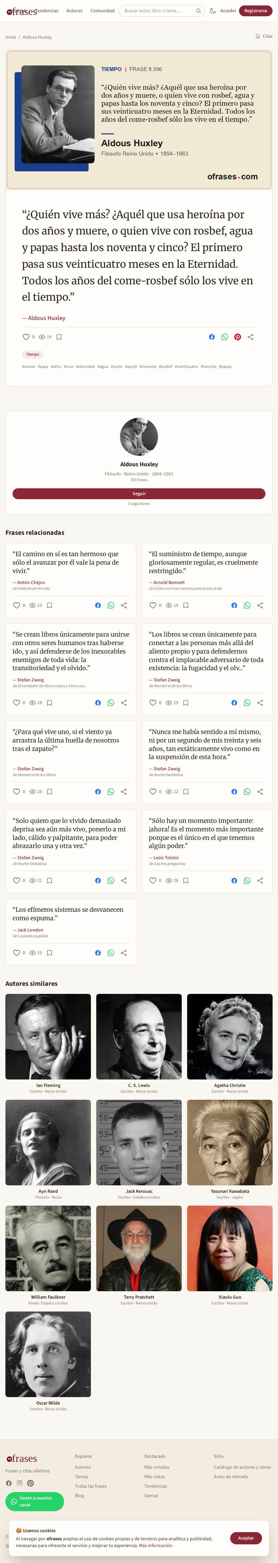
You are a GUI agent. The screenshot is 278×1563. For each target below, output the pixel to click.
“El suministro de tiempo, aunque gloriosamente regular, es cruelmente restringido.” (203, 562)
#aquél (131, 367)
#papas (225, 367)
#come (116, 367)
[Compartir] (250, 337)
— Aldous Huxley (43, 318)
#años (56, 367)
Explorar (18, 10)
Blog (79, 1495)
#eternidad (85, 367)
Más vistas (154, 1476)
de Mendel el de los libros (170, 686)
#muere (28, 367)
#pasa (43, 367)
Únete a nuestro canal (36, 1501)
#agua (103, 367)
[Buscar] (200, 11)
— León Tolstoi (164, 857)
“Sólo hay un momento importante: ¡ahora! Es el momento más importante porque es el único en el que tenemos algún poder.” (206, 833)
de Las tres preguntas (167, 864)
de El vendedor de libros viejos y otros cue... (50, 686)
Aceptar (246, 1538)
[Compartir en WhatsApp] (224, 337)
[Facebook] (8, 1483)
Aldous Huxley (37, 37)
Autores (74, 10)
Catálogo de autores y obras (242, 1467)
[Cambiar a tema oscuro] (213, 11)
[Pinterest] (30, 1483)
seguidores (139, 504)
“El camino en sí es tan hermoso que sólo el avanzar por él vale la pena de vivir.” (66, 562)
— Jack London (28, 930)
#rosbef (165, 367)
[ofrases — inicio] (24, 1458)
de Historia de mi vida (31, 588)
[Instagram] (19, 1483)
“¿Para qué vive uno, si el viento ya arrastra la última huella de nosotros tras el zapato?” (66, 740)
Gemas (151, 1495)
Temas (81, 1476)
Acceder (228, 10)
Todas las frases (91, 1486)
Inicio (10, 37)
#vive (68, 367)
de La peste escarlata (30, 936)
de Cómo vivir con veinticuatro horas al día (185, 588)
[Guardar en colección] (59, 337)
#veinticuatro (186, 367)
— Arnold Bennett (167, 582)
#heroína (208, 367)
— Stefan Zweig (28, 680)
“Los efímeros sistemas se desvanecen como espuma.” (68, 914)
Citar (268, 36)
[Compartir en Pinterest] (237, 337)
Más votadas (157, 1467)
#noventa (148, 367)
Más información (155, 1545)
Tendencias (46, 10)
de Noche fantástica (166, 775)
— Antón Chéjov (29, 582)
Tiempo (32, 354)
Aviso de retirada (231, 1476)
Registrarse (255, 10)
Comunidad (103, 10)
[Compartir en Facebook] (211, 337)
